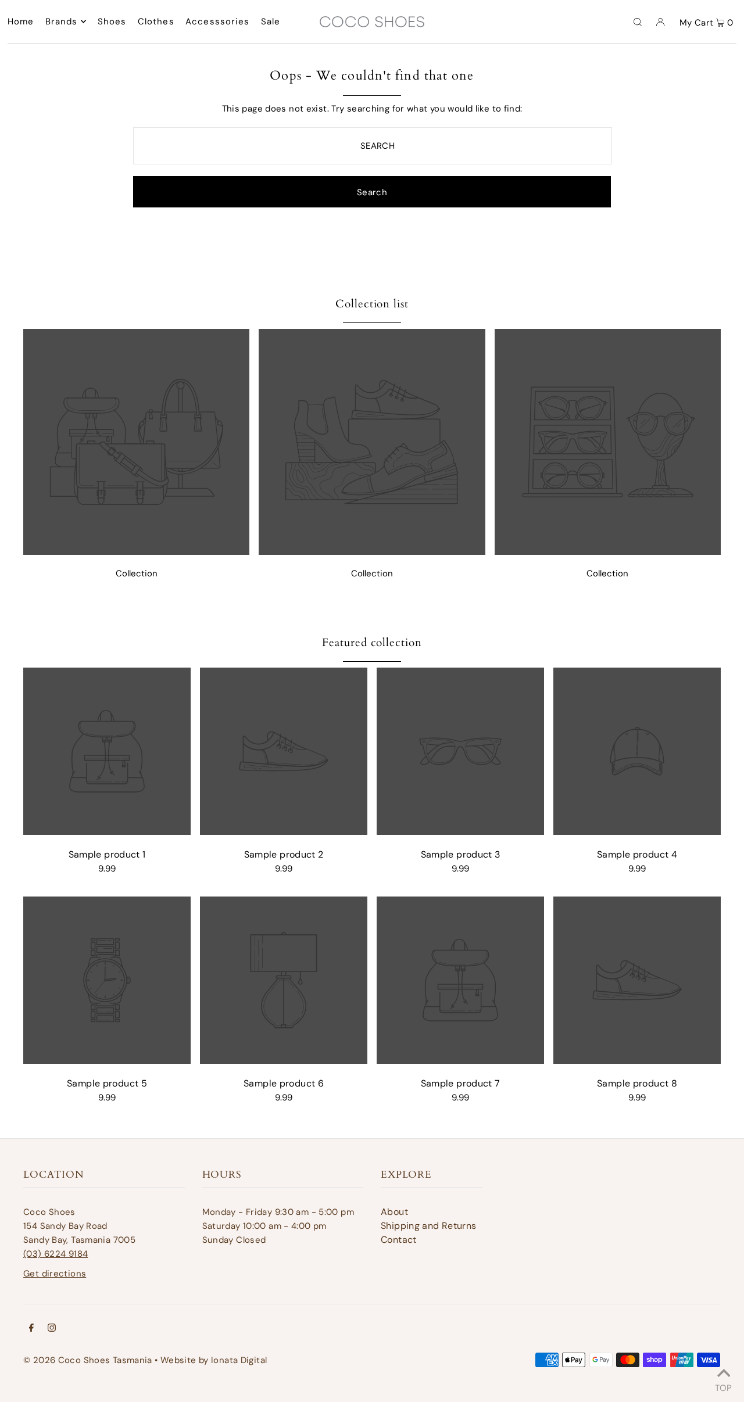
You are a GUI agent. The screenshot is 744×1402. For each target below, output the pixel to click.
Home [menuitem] (21, 21)
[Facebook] (31, 1329)
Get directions (54, 1273)
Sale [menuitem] (271, 21)
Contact (399, 1240)
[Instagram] (52, 1329)
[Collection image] (136, 552)
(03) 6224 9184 (55, 1254)
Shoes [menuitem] (112, 21)
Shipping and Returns (429, 1226)
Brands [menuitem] (61, 21)
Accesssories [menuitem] (217, 21)
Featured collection (372, 642)
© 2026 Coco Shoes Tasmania (87, 1360)
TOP (723, 1386)
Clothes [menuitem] (156, 21)
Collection (137, 573)
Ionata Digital (239, 1360)
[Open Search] (637, 21)
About (394, 1212)
